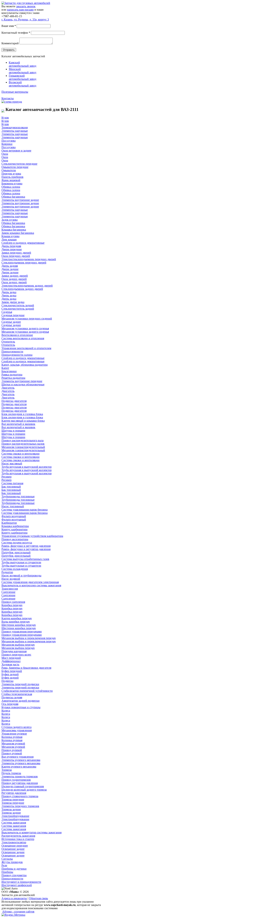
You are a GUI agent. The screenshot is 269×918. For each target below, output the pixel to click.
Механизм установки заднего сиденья (25, 328)
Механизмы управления (16, 730)
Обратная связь (38, 898)
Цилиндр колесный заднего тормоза (24, 789)
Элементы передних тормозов (20, 806)
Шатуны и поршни (13, 430)
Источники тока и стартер (17, 839)
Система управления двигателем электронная (30, 582)
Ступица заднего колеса (16, 727)
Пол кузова (8, 140)
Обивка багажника (13, 196)
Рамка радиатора (11, 374)
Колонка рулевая (11, 736)
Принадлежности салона (16, 354)
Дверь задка (8, 292)
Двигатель (7, 387)
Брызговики (9, 371)
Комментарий (10, 43)
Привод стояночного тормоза (19, 796)
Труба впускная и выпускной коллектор (26, 466)
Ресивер (6, 476)
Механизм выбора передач (18, 644)
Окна (4, 153)
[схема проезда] (11, 101)
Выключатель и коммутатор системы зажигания (31, 832)
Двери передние (11, 249)
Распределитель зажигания (18, 835)
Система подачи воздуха (16, 542)
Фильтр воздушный (13, 516)
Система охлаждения (14, 568)
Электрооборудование (15, 816)
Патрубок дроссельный (16, 552)
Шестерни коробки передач (18, 624)
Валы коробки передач (15, 621)
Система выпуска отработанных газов (25, 559)
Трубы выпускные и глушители (21, 562)
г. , (25, 19)
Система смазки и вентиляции (20, 453)
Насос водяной (10, 578)
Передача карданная (14, 651)
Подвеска (7, 680)
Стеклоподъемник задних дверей (22, 288)
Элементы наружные (14, 130)
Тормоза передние (12, 799)
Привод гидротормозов (16, 779)
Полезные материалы (14, 91)
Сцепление (8, 592)
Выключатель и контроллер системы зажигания (31, 585)
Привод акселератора (14, 539)
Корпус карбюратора (14, 529)
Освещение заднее (13, 848)
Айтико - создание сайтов (18, 911)
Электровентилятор (13, 842)
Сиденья (6, 312)
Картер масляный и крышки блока (23, 420)
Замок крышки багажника (17, 232)
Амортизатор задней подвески (20, 700)
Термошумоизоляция (14, 127)
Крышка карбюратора (15, 526)
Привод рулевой (11, 750)
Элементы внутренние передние (21, 381)
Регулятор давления (13, 792)
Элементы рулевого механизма (20, 760)
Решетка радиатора (13, 377)
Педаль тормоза (11, 773)
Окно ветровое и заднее (16, 150)
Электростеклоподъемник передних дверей (28, 259)
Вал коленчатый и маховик (18, 424)
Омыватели (8, 170)
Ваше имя (8, 25)
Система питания (12, 483)
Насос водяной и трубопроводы (21, 575)
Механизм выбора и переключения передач (28, 638)
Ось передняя (9, 704)
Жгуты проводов (12, 862)
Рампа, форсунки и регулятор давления (26, 545)
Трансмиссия (9, 588)
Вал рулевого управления (17, 756)
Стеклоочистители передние (19, 163)
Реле (4, 865)
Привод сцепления (13, 601)
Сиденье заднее (11, 321)
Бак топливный (11, 486)
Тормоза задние (11, 809)
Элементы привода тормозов (19, 776)
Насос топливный (12, 506)
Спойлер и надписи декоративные (22, 242)
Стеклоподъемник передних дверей (23, 262)
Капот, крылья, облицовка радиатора (24, 364)
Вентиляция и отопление (17, 335)
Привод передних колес (16, 654)
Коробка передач (11, 605)
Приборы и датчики (14, 868)
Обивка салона (10, 186)
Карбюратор (9, 522)
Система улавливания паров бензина (24, 509)
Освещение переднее (14, 845)
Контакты (7, 98)
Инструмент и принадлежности (21, 881)
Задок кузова (9, 219)
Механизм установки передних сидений (26, 318)
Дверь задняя (9, 265)
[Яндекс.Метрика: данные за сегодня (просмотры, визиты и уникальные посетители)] (13, 915)
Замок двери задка (12, 302)
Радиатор (7, 572)
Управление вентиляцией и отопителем (26, 348)
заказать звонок (26, 6)
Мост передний (11, 657)
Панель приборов (12, 176)
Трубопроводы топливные (18, 496)
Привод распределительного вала (22, 440)
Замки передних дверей (16, 252)
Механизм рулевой (13, 743)
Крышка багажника (13, 229)
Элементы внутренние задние (20, 199)
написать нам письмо (20, 9)
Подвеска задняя (11, 697)
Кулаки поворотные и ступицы (20, 707)
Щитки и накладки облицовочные (22, 384)
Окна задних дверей (14, 279)
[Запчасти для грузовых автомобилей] (25, 3)
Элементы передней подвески (20, 684)
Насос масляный (11, 463)
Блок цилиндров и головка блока (22, 414)
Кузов (5, 117)
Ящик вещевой (10, 180)
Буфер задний (10, 674)
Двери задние (9, 269)
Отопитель (8, 341)
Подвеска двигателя (14, 400)
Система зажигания (13, 822)
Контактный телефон (15, 32)
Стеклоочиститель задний (17, 305)
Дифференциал (10, 661)
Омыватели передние (14, 167)
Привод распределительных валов (22, 443)
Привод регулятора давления (19, 783)
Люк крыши (9, 239)
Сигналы (7, 858)
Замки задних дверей (14, 275)
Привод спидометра (14, 875)
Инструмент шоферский (16, 885)
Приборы (7, 872)
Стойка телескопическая (16, 694)
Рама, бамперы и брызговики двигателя (26, 667)
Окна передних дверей (15, 256)
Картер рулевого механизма (18, 766)
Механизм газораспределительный (23, 447)
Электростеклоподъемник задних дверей (27, 285)
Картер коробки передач (16, 618)
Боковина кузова (11, 183)
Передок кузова (11, 173)
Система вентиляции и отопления (22, 338)
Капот (5, 368)
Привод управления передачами (21, 631)
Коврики (6, 143)
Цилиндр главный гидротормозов (22, 786)
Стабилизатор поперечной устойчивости (27, 690)
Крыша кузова (10, 236)
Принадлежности (12, 351)
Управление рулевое (14, 733)
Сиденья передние (13, 315)
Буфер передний (11, 671)
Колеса (5, 710)
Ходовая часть (10, 664)
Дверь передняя (11, 246)
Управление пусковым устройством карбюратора (32, 536)
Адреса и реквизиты (14, 898)
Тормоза (6, 769)
